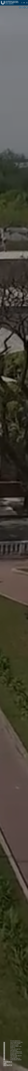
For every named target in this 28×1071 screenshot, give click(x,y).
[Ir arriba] (26, 1069)
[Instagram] (22, 7)
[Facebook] (20, 7)
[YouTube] (24, 7)
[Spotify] (27, 7)
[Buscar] (22, 2)
